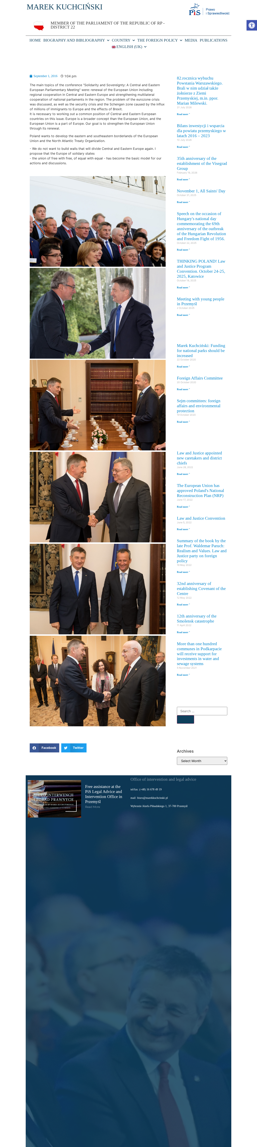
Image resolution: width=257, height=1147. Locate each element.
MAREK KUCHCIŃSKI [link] (65, 7)
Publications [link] (213, 40)
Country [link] (121, 40)
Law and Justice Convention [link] (201, 518)
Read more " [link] (183, 114)
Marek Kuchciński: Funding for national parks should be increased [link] (201, 350)
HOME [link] (35, 40)
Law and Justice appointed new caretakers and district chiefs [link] (199, 458)
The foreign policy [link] (157, 40)
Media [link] (191, 40)
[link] (252, 25)
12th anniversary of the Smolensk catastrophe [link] (196, 618)
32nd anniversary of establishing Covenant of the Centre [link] (201, 588)
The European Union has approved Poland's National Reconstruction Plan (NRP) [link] (200, 490)
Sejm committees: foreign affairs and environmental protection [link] (198, 405)
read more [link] (92, 807)
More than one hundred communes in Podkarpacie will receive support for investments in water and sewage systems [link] (199, 653)
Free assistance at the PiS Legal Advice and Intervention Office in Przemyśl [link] (103, 794)
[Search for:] (202, 711)
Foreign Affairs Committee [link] (200, 378)
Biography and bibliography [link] (74, 40)
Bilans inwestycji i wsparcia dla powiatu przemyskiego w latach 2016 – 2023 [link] (201, 130)
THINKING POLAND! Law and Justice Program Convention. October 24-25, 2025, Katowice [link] (201, 269)
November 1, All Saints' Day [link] (201, 191)
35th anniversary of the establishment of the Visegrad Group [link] (202, 163)
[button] (44, 747)
